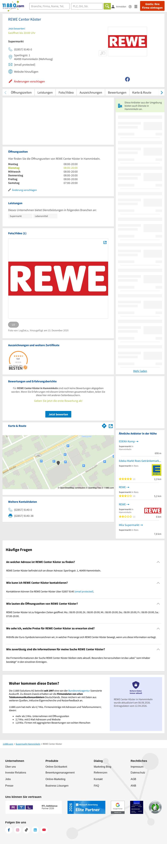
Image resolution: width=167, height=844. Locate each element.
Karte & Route (141, 92)
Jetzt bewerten (58, 414)
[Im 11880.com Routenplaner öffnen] (104, 425)
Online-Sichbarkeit (56, 766)
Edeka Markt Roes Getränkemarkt (139, 461)
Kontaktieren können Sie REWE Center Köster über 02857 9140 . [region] (50, 591)
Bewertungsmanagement (60, 772)
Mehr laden (140, 371)
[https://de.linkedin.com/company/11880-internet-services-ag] (35, 830)
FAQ (96, 785)
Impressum (137, 766)
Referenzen (100, 772)
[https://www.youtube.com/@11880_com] (44, 830)
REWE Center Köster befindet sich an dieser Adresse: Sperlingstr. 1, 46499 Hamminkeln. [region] (53, 570)
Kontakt (98, 779)
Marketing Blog (102, 766)
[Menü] (137, 6)
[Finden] (107, 6)
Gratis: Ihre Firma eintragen (152, 6)
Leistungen (45, 92)
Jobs (8, 779)
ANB (133, 785)
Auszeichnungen (91, 92)
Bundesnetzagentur (79, 690)
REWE (122, 487)
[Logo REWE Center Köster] (105, 242)
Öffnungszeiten (21, 92)
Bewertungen (117, 92)
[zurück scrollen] (5, 92)
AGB (133, 779)
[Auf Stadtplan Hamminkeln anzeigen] (111, 425)
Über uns (10, 766)
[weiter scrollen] (162, 92)
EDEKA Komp (127, 441)
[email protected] (84, 591)
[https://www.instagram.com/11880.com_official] (17, 830)
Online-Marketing (55, 779)
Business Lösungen (57, 785)
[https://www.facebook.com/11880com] (8, 830)
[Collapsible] (158, 562)
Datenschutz (138, 772)
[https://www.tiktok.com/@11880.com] (26, 830)
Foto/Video (66, 92)
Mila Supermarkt (129, 525)
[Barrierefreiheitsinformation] (131, 6)
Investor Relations (15, 772)
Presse (9, 785)
